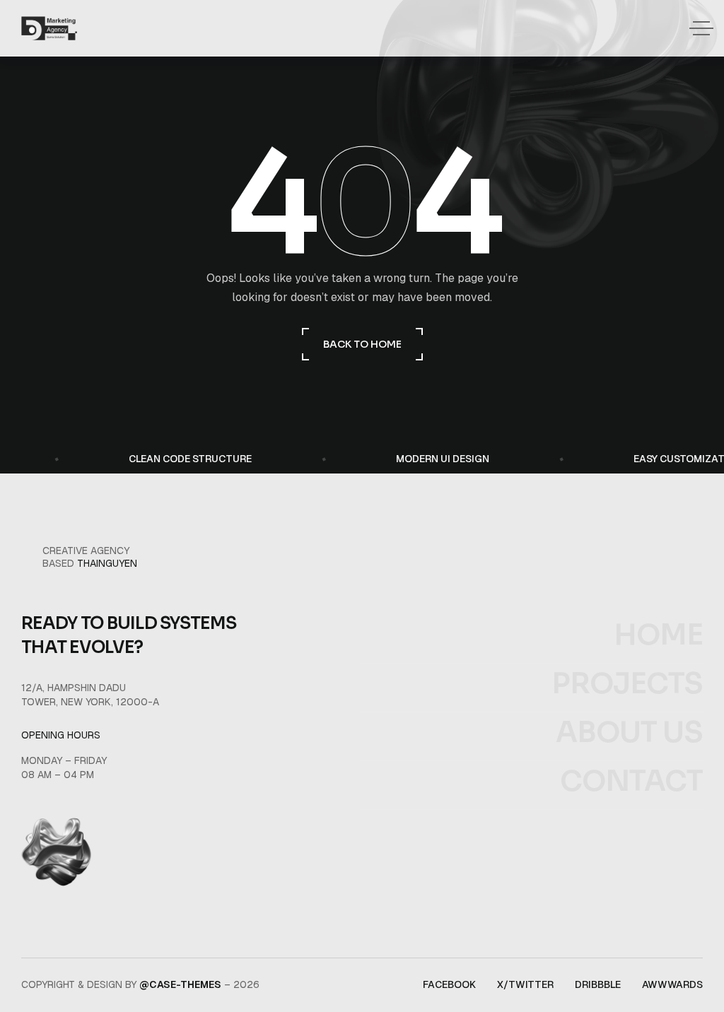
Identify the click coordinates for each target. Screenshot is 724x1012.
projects (627, 684)
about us (629, 733)
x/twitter (525, 984)
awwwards (672, 984)
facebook (449, 984)
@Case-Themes (180, 984)
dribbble (598, 984)
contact (631, 781)
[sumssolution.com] (49, 28)
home (658, 635)
